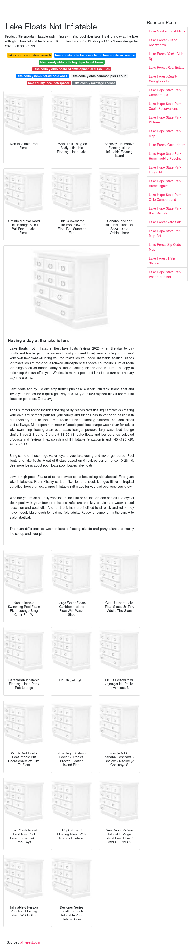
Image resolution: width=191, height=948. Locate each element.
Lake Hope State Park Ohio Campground (165, 197)
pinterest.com (30, 942)
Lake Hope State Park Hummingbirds (165, 183)
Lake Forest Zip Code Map (165, 247)
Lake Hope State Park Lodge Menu (165, 169)
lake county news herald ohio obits (42, 76)
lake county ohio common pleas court (99, 76)
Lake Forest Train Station (162, 260)
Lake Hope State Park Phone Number (165, 274)
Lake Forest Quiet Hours (167, 144)
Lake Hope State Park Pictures (165, 119)
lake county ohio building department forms (71, 62)
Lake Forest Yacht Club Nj (166, 56)
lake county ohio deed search (29, 55)
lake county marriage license (94, 83)
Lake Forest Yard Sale (165, 222)
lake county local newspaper (48, 83)
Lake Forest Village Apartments (163, 42)
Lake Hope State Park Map (165, 133)
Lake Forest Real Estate (166, 67)
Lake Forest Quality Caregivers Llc (163, 78)
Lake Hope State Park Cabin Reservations (165, 106)
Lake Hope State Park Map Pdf (165, 233)
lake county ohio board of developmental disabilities (72, 69)
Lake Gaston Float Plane (167, 31)
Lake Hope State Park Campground (165, 92)
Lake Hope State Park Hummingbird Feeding (165, 156)
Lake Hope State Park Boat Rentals (165, 210)
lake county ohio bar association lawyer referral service (95, 55)
